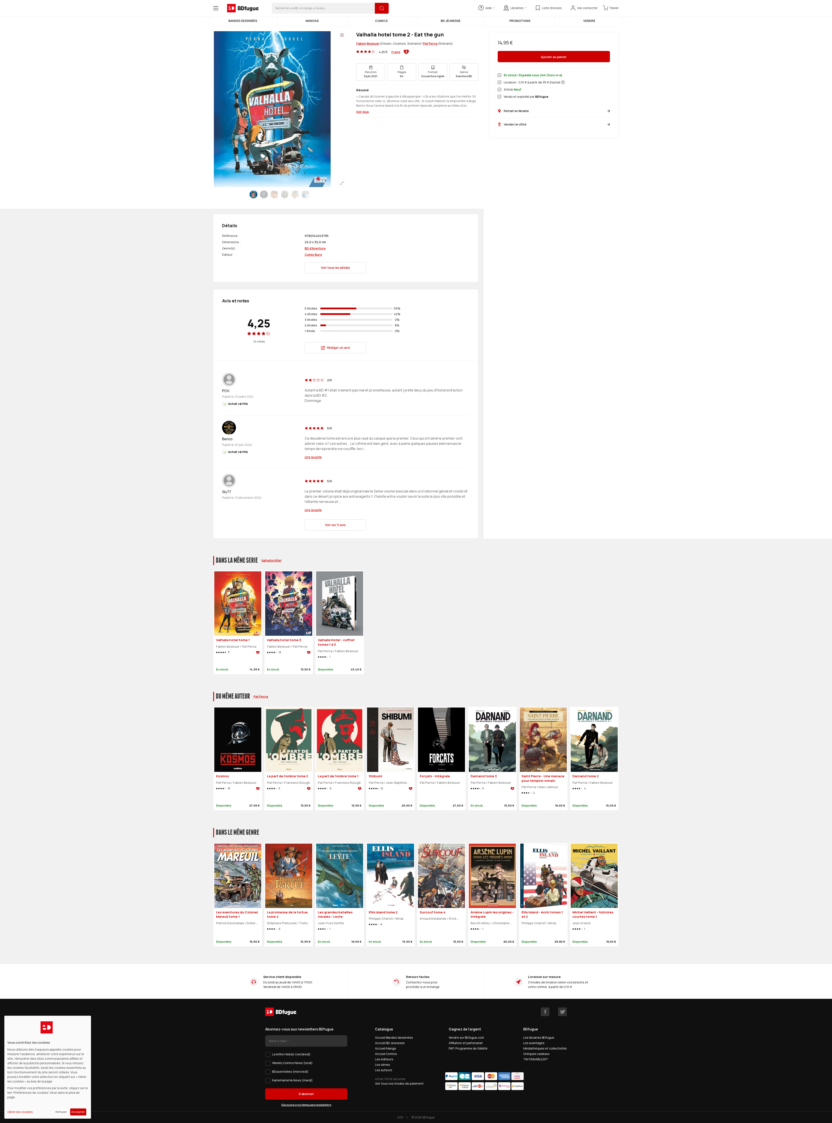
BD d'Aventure (315, 248)
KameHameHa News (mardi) (292, 1080)
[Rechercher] (382, 8)
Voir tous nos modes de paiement (399, 1083)
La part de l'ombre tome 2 (287, 776)
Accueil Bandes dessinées (394, 1037)
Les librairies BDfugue (538, 1037)
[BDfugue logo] (243, 8)
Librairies (516, 8)
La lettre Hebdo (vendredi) (291, 1054)
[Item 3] (285, 194)
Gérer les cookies (20, 1112)
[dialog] (47, 1067)
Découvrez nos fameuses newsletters (306, 1105)
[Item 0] (253, 194)
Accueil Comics (386, 1054)
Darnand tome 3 (484, 776)
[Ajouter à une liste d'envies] (342, 35)
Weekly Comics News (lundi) (292, 1063)
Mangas (312, 21)
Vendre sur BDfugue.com (466, 1037)
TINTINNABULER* (535, 1059)
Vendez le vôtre (515, 124)
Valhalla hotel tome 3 (284, 640)
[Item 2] (274, 194)
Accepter (78, 1112)
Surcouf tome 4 (432, 912)
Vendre (589, 21)
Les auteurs (383, 1070)
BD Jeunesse (450, 21)
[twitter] (562, 1011)
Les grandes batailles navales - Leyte (335, 914)
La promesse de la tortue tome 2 (287, 914)
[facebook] (545, 1011)
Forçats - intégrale (435, 776)
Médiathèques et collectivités (545, 1048)
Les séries (382, 1065)
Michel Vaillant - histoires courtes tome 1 (592, 914)
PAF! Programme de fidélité (468, 1048)
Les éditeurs (384, 1059)
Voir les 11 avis (335, 525)
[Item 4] (295, 194)
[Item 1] (264, 194)
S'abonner (306, 1094)
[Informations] (563, 82)
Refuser (61, 1112)
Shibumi (375, 776)
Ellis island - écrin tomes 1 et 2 (542, 914)
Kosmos (222, 776)
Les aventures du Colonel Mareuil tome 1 (237, 914)
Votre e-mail (278, 1041)
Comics (381, 21)
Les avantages (533, 1043)
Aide (488, 8)
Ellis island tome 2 (383, 912)
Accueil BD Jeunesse (390, 1043)
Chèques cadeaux (536, 1054)
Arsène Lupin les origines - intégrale (492, 914)
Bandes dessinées (242, 21)
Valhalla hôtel (271, 560)
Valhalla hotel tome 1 (233, 640)
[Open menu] (215, 8)
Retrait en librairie (516, 111)
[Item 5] (305, 194)
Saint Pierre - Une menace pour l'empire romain (543, 778)
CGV (400, 1117)
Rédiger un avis (338, 348)
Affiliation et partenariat (466, 1043)
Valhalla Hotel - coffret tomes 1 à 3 (336, 642)
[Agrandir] (342, 183)
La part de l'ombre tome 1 (338, 776)
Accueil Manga (385, 1048)
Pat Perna (430, 43)
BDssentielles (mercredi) (290, 1071)
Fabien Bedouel (367, 43)
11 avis (395, 52)
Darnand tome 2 (585, 776)
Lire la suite (313, 457)
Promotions (519, 21)
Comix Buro (313, 255)
